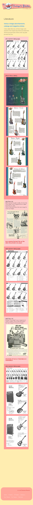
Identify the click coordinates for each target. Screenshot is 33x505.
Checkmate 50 (9, 360)
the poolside (12, 243)
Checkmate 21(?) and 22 (11, 359)
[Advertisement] (16, 468)
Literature (22, 494)
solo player (19, 243)
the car (20, 241)
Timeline (10, 494)
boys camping (9, 241)
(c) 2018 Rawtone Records (23, 490)
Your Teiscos (7, 497)
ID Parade (16, 494)
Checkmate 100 (22, 359)
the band (16, 241)
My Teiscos (14, 497)
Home (5, 494)
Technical (20, 497)
